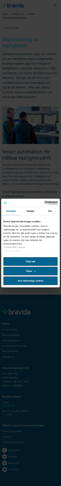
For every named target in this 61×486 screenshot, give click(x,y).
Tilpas (29, 271)
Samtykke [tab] (11, 211)
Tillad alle (30, 261)
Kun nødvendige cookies (30, 280)
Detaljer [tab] (31, 211)
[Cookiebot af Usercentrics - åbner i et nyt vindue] (45, 203)
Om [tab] (50, 211)
